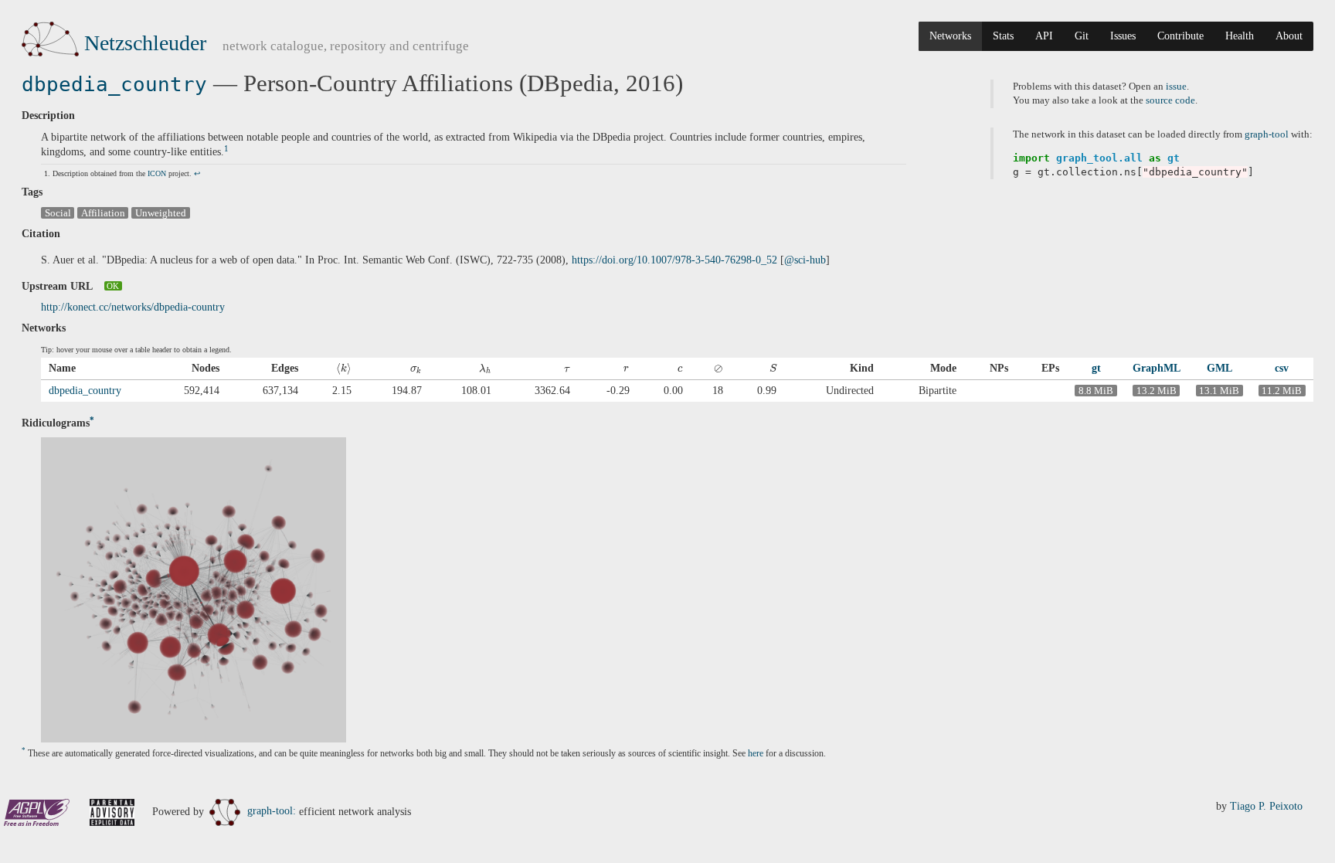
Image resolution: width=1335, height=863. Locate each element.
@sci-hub (805, 260)
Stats (1003, 36)
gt (1096, 368)
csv (1282, 368)
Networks (950, 36)
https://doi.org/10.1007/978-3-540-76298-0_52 (674, 260)
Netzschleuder (145, 43)
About (1289, 36)
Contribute (1180, 36)
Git (1082, 36)
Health (1239, 36)
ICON (157, 173)
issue (1176, 86)
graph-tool (1267, 134)
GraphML (1156, 368)
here (755, 754)
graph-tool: (271, 811)
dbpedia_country (114, 84)
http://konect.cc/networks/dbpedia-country (133, 307)
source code (1170, 100)
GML (1219, 368)
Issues (1123, 36)
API (1044, 36)
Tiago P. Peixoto (1266, 806)
